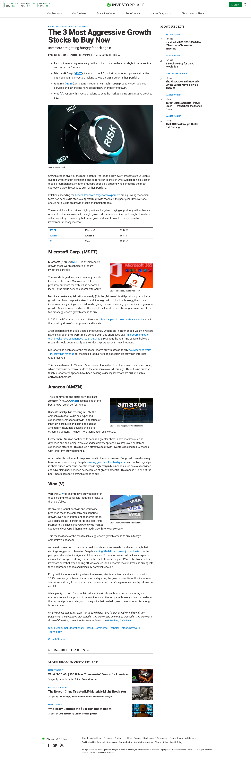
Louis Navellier (66, 679)
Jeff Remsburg (66, 714)
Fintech (124, 627)
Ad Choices (190, 738)
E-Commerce (100, 627)
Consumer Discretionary (70, 627)
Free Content (133, 13)
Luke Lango (64, 696)
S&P (40, 3)
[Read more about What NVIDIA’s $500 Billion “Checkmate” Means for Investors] (142, 676)
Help (129, 738)
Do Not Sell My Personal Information (99, 742)
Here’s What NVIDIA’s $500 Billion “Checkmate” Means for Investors (184, 45)
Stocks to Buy (81, 26)
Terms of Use (161, 742)
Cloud (51, 627)
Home (51, 26)
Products (108, 738)
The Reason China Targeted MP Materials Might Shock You (87, 691)
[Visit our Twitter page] (55, 745)
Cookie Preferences (143, 742)
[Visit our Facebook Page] (48, 745)
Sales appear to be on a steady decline (123, 319)
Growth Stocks (56, 639)
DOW (8, 3)
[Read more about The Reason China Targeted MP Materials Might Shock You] (142, 693)
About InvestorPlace (193, 13)
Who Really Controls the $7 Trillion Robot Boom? (80, 709)
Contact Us (120, 738)
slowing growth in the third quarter (107, 462)
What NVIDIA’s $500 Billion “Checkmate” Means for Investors (88, 674)
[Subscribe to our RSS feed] (62, 745)
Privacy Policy (176, 738)
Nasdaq (24, 3)
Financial (114, 627)
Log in (236, 5)
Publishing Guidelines (119, 620)
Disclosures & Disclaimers (155, 738)
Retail (88, 627)
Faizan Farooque (59, 55)
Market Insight (55, 670)
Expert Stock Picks (64, 26)
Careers (137, 738)
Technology (55, 631)
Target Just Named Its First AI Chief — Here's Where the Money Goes (184, 106)
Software (134, 627)
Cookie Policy (125, 742)
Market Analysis (159, 13)
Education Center (106, 13)
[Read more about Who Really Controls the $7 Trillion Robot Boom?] (142, 710)
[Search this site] (245, 4)
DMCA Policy (176, 742)
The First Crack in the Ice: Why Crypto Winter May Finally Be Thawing (183, 84)
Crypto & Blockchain (176, 74)
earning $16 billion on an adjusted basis (116, 551)
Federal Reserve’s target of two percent (97, 195)
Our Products (54, 13)
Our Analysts (79, 13)
